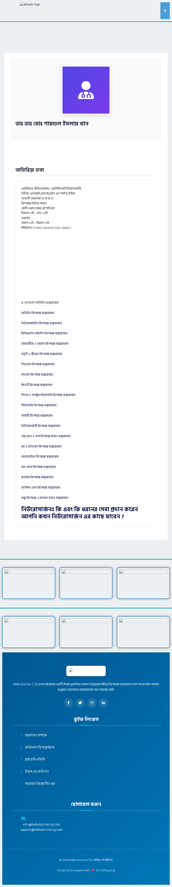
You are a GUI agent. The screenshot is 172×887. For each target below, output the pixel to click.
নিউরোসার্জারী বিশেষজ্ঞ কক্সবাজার (40, 426)
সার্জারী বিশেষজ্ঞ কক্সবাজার (37, 415)
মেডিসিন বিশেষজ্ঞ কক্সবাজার (37, 313)
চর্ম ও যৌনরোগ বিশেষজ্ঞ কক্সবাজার (41, 446)
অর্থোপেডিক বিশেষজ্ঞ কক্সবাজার (40, 456)
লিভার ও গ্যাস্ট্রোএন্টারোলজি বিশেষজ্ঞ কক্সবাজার (48, 395)
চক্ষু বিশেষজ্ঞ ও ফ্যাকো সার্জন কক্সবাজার (44, 497)
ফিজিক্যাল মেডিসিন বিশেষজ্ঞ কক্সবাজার (44, 333)
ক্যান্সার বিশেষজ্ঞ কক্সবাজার (37, 477)
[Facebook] (68, 703)
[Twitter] (80, 703)
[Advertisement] (96, 267)
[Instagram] (92, 703)
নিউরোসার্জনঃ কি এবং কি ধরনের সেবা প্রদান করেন (79, 509)
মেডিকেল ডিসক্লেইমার (39, 747)
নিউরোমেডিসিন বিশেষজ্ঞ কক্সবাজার (41, 323)
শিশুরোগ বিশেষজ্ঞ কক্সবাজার (38, 364)
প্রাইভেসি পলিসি (35, 759)
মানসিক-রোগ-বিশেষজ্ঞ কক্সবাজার (40, 487)
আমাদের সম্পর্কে (36, 735)
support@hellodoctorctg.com (41, 829)
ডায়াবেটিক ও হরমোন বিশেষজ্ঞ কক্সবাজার (44, 343)
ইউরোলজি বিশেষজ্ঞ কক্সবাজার (38, 405)
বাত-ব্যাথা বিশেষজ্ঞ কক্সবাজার (38, 467)
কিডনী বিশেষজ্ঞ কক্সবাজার (36, 385)
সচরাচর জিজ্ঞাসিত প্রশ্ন (40, 784)
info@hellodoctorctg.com (41, 824)
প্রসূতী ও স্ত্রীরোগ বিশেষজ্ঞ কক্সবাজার (41, 354)
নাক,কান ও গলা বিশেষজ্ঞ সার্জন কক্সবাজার (46, 436)
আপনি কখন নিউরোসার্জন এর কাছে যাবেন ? (72, 516)
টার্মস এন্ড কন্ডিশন (37, 772)
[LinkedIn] (103, 703)
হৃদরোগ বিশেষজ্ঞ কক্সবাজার (37, 374)
